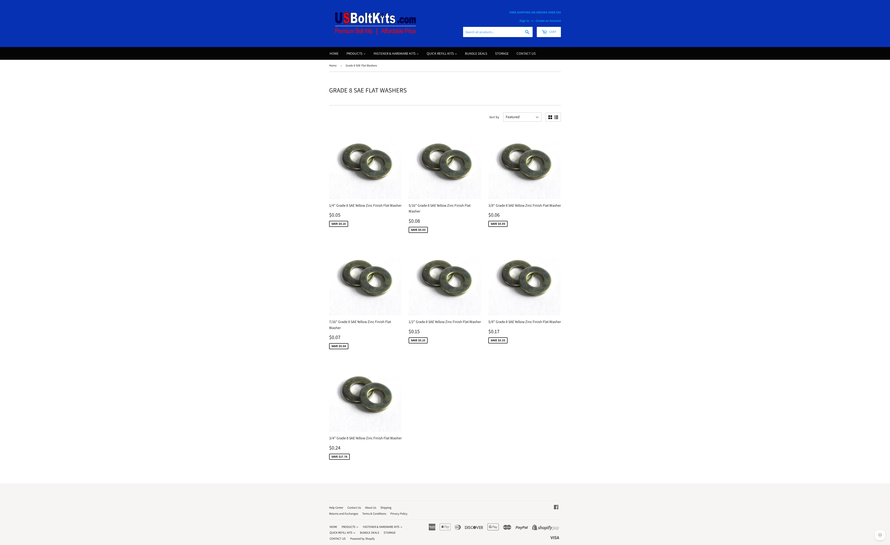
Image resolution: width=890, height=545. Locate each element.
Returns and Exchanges (343, 514)
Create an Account (548, 21)
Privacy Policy (398, 514)
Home (333, 65)
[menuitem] (334, 53)
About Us (370, 508)
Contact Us (354, 508)
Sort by (494, 117)
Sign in (524, 21)
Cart (552, 32)
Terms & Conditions (374, 514)
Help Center (336, 508)
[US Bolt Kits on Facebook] (556, 507)
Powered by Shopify (362, 539)
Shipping (385, 508)
